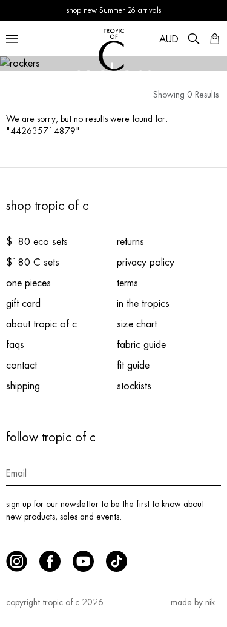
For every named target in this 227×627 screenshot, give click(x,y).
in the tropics (143, 304)
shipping (23, 386)
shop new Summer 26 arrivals (114, 10)
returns (130, 242)
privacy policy (145, 262)
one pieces (28, 283)
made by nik (193, 602)
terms (127, 283)
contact (21, 365)
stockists (134, 386)
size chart (137, 324)
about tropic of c (41, 324)
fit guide (133, 365)
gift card (23, 304)
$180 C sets (32, 262)
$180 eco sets (37, 242)
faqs (15, 345)
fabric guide (141, 345)
